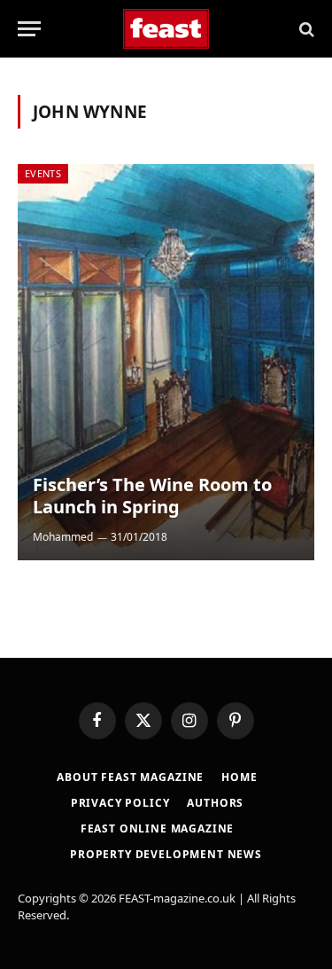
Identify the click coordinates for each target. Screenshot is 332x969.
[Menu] (29, 29)
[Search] (305, 29)
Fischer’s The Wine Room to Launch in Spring (152, 496)
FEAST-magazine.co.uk (177, 898)
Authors (215, 802)
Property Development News (166, 854)
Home (239, 777)
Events (43, 173)
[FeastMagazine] (166, 29)
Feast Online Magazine (158, 828)
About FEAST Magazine (130, 777)
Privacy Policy (120, 802)
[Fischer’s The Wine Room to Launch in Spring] (166, 362)
